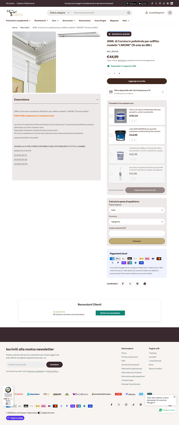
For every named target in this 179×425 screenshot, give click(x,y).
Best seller (24, 27)
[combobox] (89, 13)
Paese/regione (115, 205)
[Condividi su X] (130, 284)
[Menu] (12, 387)
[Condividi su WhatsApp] (145, 284)
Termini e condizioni (35, 371)
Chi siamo (10, 3)
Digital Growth (48, 413)
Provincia (113, 216)
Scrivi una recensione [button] (110, 313)
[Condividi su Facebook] (123, 284)
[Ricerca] (128, 12)
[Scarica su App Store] (143, 3)
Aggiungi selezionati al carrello (145, 190)
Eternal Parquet (19, 413)
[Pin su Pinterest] (137, 284)
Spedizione (122, 60)
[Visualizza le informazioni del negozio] (163, 92)
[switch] (8, 403)
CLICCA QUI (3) (20, 164)
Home (14, 27)
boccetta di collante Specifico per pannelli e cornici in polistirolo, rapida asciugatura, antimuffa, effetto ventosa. (146, 169)
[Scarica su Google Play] (131, 3)
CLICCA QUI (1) (20, 155)
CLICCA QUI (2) (20, 159)
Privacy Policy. (52, 371)
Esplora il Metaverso (25, 3)
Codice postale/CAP (117, 228)
